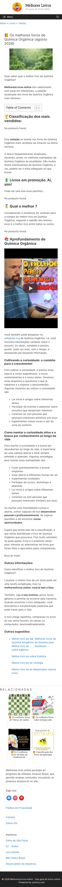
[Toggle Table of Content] (35, 107)
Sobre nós (12, 823)
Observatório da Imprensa (21, 863)
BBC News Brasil (15, 858)
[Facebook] (9, 797)
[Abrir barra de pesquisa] (57, 16)
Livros (12, 23)
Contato (10, 817)
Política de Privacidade (19, 807)
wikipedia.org (12, 338)
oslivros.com (38, 882)
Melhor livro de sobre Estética (29, 656)
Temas (22, 23)
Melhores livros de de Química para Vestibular (45, 642)
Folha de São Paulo (17, 840)
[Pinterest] (21, 797)
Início (3, 23)
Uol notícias (12, 852)
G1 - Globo (12, 846)
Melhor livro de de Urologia (27, 662)
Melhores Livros (38, 5)
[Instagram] (15, 797)
